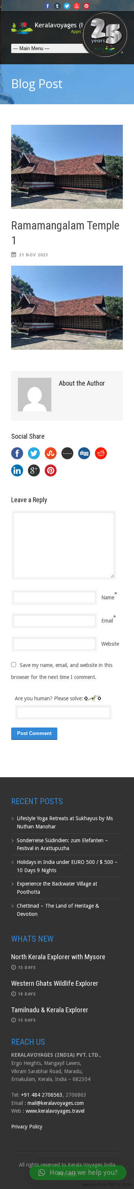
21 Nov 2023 (33, 255)
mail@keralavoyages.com (56, 1103)
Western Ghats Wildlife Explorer (54, 983)
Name (107, 597)
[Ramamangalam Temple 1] (67, 167)
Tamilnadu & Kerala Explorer (49, 1010)
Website (110, 644)
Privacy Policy (26, 1127)
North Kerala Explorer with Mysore (58, 956)
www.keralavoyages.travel (55, 1111)
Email (107, 621)
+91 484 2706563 (42, 1095)
